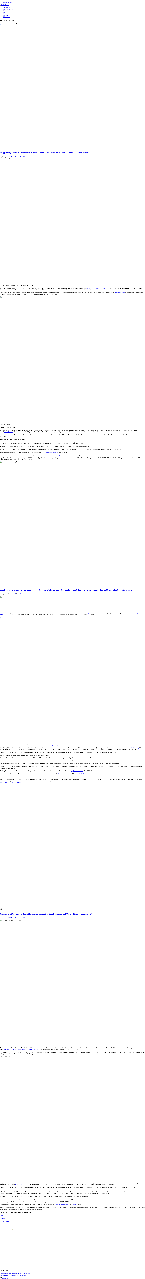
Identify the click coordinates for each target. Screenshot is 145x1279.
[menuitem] (74, 8)
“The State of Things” (84, 613)
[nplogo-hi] (4, 5)
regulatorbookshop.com (77, 771)
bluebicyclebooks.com (77, 1202)
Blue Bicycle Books (33, 1049)
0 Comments (12, 156)
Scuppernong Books (119, 292)
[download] (8, 25)
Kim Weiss (23, 156)
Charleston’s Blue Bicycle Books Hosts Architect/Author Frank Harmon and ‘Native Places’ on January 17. (46, 914)
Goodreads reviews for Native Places (9, 1230)
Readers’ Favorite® (5, 1221)
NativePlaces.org (8, 432)
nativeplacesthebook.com (63, 455)
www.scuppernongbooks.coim (50, 452)
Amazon (2, 1215)
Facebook (75, 455)
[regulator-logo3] (8, 462)
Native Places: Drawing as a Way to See (51, 745)
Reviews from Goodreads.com (41, 1265)
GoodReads (3, 1218)
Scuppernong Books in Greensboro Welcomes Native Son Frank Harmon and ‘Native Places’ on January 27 (46, 153)
